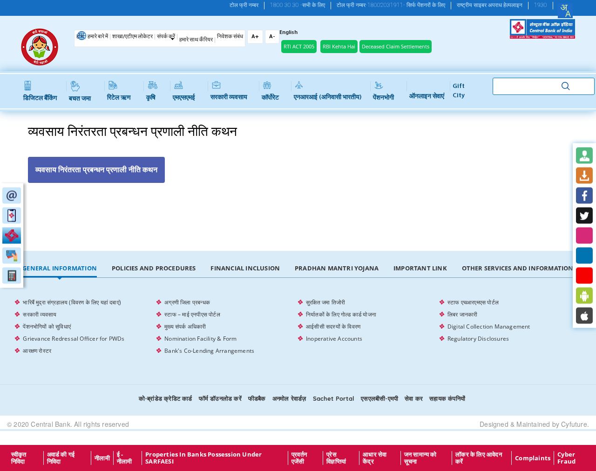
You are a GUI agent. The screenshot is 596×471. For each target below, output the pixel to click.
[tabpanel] (298, 326)
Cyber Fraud (566, 458)
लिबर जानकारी (462, 314)
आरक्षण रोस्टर (37, 351)
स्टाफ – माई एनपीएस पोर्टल (192, 314)
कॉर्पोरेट (270, 97)
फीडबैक (257, 398)
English (288, 32)
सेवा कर (414, 398)
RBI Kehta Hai (339, 46)
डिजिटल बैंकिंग (40, 98)
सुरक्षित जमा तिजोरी (325, 302)
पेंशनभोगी (383, 97)
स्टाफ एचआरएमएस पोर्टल (473, 302)
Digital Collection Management (488, 326)
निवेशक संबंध (230, 37)
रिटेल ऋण (119, 97)
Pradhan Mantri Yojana (337, 268)
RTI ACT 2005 (299, 46)
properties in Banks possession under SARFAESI (203, 458)
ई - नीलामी (124, 458)
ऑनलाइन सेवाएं (426, 96)
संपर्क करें (166, 37)
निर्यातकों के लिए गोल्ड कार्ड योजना (341, 314)
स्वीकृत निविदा (19, 458)
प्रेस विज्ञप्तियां (336, 458)
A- (272, 37)
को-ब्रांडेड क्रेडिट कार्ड (165, 398)
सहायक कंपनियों (447, 398)
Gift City (459, 91)
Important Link (420, 268)
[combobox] (565, 10)
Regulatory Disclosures (478, 339)
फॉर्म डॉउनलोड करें (220, 398)
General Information (59, 268)
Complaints (532, 458)
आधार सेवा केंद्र (374, 458)
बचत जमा (80, 98)
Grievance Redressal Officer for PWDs (73, 339)
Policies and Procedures (154, 268)
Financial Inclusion (245, 268)
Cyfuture (574, 424)
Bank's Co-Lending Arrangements (209, 351)
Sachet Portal (334, 398)
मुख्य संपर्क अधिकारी (185, 326)
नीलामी (102, 458)
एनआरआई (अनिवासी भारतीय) (328, 97)
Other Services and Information (518, 268)
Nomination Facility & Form (200, 339)
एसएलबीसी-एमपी (379, 398)
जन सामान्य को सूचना (420, 458)
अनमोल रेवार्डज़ (289, 398)
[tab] (59, 268)
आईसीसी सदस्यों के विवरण (333, 326)
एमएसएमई (184, 97)
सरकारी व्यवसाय (228, 97)
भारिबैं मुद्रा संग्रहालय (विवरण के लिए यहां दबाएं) (72, 302)
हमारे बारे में (98, 37)
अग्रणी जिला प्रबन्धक (187, 302)
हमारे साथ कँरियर (196, 40)
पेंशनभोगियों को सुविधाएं (47, 326)
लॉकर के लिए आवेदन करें (478, 458)
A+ (255, 37)
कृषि (151, 97)
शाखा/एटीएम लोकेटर (132, 37)
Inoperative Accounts (334, 339)
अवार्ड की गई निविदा (61, 458)
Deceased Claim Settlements (395, 46)
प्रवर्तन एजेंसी (299, 458)
